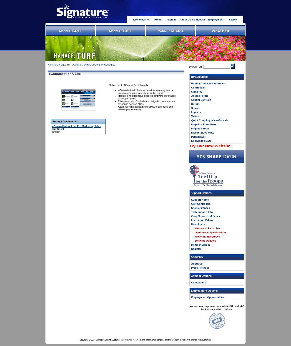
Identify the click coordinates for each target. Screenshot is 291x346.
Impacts (196, 112)
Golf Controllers (201, 203)
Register (196, 249)
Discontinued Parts (202, 132)
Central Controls (82, 64)
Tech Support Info (202, 212)
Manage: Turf (63, 64)
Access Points (199, 95)
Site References (200, 208)
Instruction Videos (202, 220)
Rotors (195, 104)
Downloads (198, 224)
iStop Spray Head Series (205, 216)
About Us (185, 19)
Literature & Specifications (210, 232)
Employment (215, 19)
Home (157, 19)
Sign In (171, 19)
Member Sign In (200, 244)
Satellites (196, 91)
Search (233, 19)
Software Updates (205, 240)
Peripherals (198, 136)
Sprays (195, 108)
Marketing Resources (207, 236)
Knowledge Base (201, 140)
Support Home (200, 199)
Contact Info (198, 282)
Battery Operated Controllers (208, 83)
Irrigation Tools (200, 128)
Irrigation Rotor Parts (203, 124)
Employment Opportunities (207, 297)
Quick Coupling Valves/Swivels (209, 120)
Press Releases (200, 267)
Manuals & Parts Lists (208, 228)
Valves (195, 116)
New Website (141, 19)
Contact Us (199, 19)
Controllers (198, 87)
